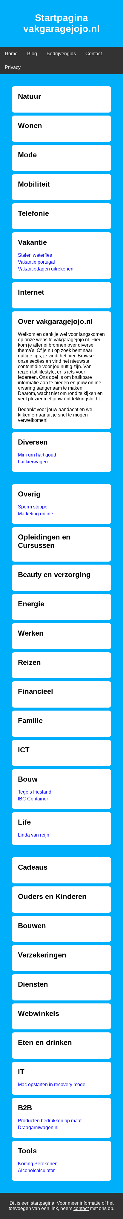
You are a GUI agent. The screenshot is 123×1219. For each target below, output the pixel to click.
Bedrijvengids (61, 53)
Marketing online (35, 513)
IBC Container (33, 798)
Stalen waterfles (35, 255)
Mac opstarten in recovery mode (51, 1084)
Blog (32, 53)
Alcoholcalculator (36, 1170)
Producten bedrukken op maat (50, 1120)
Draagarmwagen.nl (38, 1127)
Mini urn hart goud (37, 454)
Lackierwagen (33, 461)
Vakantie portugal (36, 262)
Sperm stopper (33, 506)
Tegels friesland (34, 791)
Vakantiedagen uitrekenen (45, 268)
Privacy (13, 67)
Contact (93, 53)
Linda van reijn (33, 834)
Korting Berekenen (38, 1163)
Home (11, 53)
